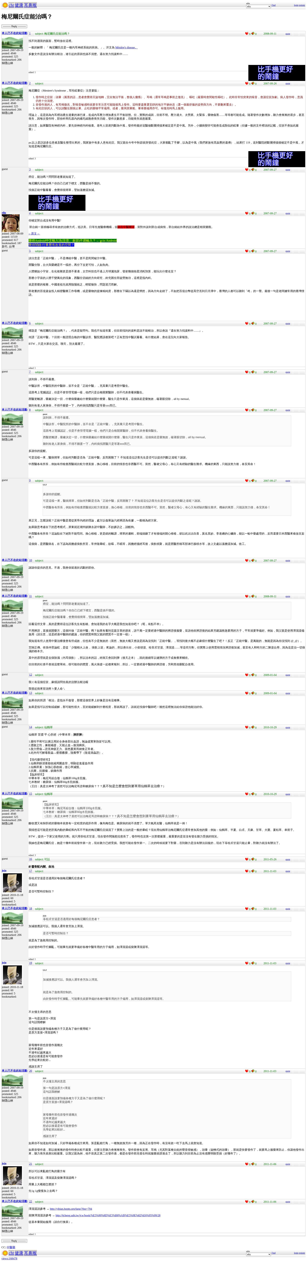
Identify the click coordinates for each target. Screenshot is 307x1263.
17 (30, 870)
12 (30, 674)
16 (30, 858)
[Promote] (246, 33)
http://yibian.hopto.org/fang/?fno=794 (71, 1208)
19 (30, 962)
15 (30, 793)
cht (11, 5)
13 (30, 692)
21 (30, 1163)
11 (30, 596)
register (302, 5)
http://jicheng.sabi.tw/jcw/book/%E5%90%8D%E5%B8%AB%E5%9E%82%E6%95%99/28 (108, 1215)
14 (30, 726)
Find (274, 5)
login (296, 5)
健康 (19, 5)
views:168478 (9, 1258)
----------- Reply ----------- (14, 26)
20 (30, 1070)
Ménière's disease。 (126, 47)
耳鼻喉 (30, 5)
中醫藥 (11, 1247)
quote (288, 33)
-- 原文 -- (34, 233)
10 (30, 560)
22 (30, 1201)
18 (30, 908)
